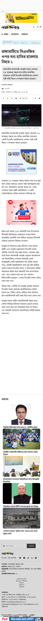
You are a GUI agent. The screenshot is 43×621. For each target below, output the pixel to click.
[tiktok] (28, 558)
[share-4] (16, 98)
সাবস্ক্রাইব (31, 546)
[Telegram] (35, 558)
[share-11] (35, 98)
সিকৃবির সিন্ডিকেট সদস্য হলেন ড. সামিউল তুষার (20, 427)
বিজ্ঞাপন (21, 583)
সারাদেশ (24, 34)
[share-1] (3, 98)
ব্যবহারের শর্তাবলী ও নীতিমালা (11, 616)
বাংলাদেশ (15, 34)
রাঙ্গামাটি (7, 89)
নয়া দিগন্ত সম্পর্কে (21, 579)
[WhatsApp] (32, 558)
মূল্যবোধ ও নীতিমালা (21, 581)
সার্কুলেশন (21, 585)
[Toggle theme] (34, 27)
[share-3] (12, 98)
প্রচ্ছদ (6, 34)
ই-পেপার (4, 558)
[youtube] (24, 558)
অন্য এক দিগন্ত (12, 558)
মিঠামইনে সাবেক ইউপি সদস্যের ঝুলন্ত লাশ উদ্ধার (20, 506)
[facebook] (20, 558)
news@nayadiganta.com (16, 602)
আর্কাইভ (32, 615)
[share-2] (8, 98)
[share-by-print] (39, 98)
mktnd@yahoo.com (31, 604)
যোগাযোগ (21, 587)
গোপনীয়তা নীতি (26, 616)
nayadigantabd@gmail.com (12, 604)
